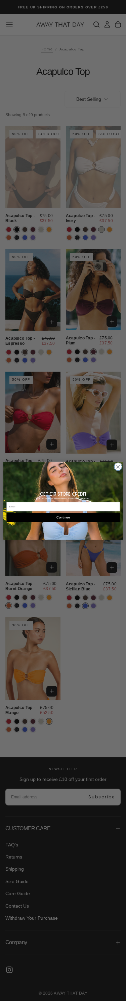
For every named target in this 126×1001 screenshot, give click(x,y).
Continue (63, 517)
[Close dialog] (118, 466)
